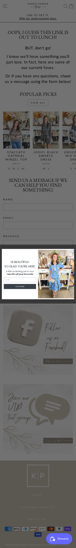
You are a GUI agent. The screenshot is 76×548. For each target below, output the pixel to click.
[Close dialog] (71, 251)
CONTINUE (19, 286)
